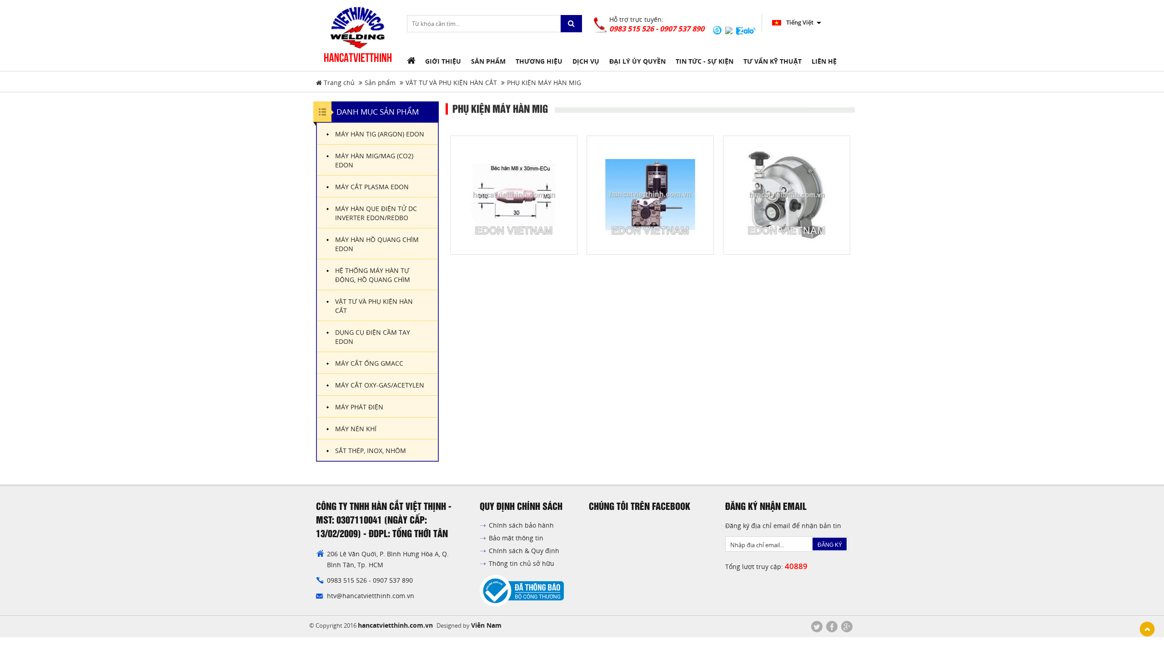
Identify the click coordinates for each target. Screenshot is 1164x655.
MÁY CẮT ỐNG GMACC (369, 363)
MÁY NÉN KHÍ (355, 428)
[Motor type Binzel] (650, 195)
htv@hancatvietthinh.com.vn (370, 595)
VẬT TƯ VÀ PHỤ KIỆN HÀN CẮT (451, 82)
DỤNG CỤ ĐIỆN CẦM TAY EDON (372, 337)
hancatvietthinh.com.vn (395, 625)
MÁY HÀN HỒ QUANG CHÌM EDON (377, 244)
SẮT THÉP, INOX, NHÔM (370, 450)
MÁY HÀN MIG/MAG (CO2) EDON (374, 160)
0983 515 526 (348, 580)
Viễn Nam (486, 625)
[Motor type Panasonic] (786, 195)
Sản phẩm (380, 82)
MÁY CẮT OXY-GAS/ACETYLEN (379, 385)
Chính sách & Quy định (524, 550)
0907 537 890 (393, 580)
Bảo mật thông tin (516, 538)
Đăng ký (830, 545)
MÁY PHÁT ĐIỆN (359, 407)
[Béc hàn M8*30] (513, 195)
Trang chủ (338, 82)
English (796, 22)
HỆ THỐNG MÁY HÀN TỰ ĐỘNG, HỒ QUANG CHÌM (372, 275)
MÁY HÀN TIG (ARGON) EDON (379, 134)
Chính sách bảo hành (521, 525)
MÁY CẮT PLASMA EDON (372, 186)
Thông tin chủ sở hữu (521, 563)
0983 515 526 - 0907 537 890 (656, 28)
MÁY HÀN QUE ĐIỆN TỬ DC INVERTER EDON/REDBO (376, 213)
